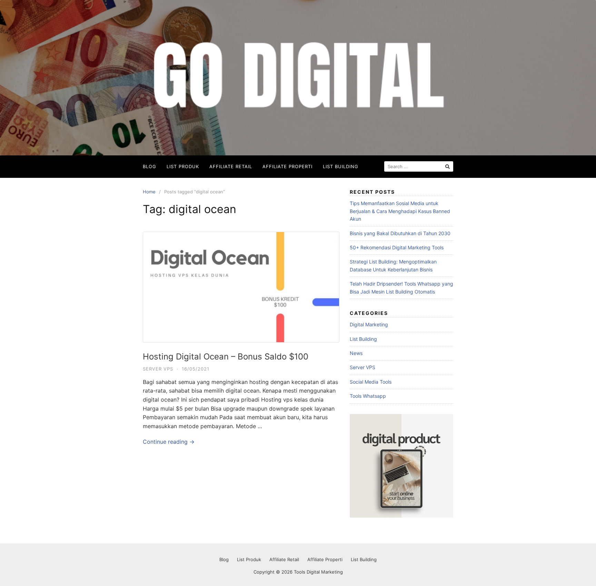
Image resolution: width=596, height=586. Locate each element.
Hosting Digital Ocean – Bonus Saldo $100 (225, 357)
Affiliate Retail (230, 166)
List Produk (183, 166)
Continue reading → (169, 441)
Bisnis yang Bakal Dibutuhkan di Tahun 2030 (400, 233)
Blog (149, 166)
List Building (340, 166)
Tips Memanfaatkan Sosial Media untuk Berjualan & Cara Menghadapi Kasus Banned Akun (400, 211)
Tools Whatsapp (368, 396)
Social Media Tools (370, 382)
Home (149, 191)
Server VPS (158, 369)
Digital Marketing (369, 324)
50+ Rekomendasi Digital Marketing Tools (397, 247)
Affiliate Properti (287, 166)
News (356, 353)
